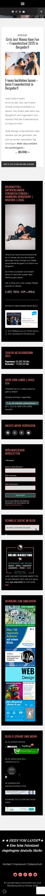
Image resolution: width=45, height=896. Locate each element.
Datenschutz (35, 864)
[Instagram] (16, 11)
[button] (4, 891)
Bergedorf (22, 35)
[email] (24, 11)
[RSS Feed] (20, 874)
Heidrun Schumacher (23, 883)
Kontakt (7, 864)
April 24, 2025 (8, 164)
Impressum (19, 864)
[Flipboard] (25, 874)
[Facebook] (13, 11)
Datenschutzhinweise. (13, 505)
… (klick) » (22, 152)
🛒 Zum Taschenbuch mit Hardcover (20, 334)
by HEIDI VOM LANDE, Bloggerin (24, 164)
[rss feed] (20, 11)
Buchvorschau (26, 325)
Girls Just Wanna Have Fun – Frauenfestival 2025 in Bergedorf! (22, 43)
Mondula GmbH (31, 886)
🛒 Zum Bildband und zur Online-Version (22, 331)
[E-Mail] (15, 874)
